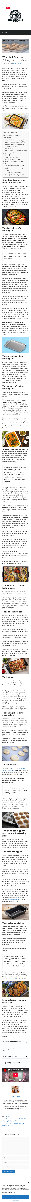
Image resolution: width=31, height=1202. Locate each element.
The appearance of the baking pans (16, 141)
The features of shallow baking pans (16, 142)
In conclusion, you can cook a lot (14, 161)
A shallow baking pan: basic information (12, 136)
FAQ (6, 163)
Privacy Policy (16, 1200)
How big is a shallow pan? (14, 172)
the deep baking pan (13, 899)
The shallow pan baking (13, 159)
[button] (28, 1182)
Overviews (8, 1116)
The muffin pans (11, 152)
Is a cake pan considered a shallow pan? (16, 169)
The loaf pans (10, 148)
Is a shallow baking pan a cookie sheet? (15, 166)
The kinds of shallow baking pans (14, 144)
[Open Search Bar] (29, 32)
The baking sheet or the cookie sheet (17, 150)
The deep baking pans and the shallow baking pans (13, 155)
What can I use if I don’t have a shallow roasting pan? (15, 174)
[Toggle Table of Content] (25, 133)
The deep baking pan (12, 157)
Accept (15, 1197)
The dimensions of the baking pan (16, 139)
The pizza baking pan (12, 146)
